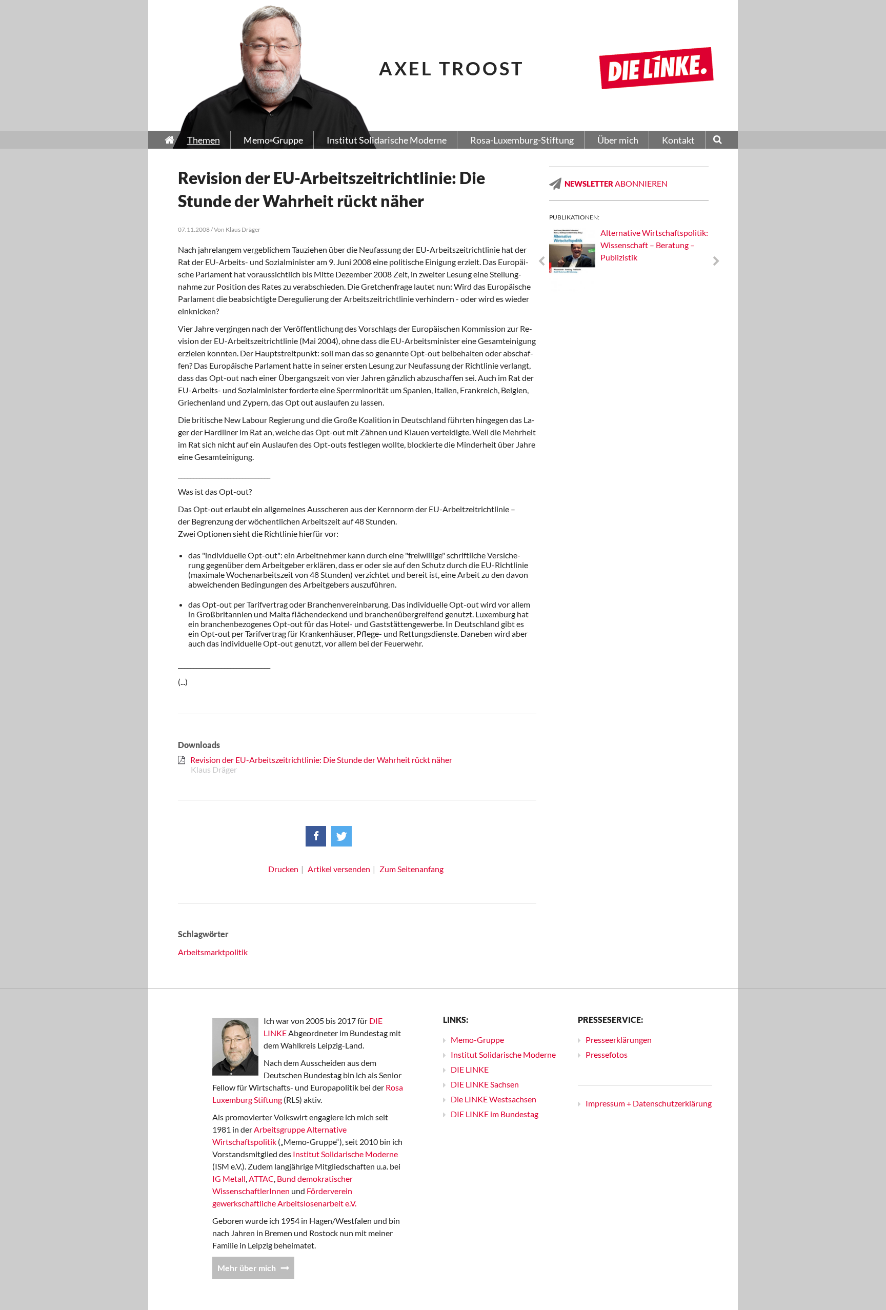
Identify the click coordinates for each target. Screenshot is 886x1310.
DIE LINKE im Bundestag (494, 1114)
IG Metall (229, 1178)
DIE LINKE (470, 1069)
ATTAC (261, 1178)
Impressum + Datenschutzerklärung (649, 1103)
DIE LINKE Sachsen (485, 1084)
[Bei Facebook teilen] (316, 836)
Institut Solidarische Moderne (345, 1154)
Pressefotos (607, 1054)
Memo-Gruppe (477, 1039)
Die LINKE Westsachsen (493, 1099)
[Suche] (717, 140)
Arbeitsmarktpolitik (213, 952)
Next (716, 261)
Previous (541, 261)
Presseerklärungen (619, 1039)
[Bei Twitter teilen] (341, 836)
